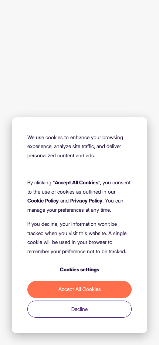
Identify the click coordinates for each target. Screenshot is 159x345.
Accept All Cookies (79, 289)
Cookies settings (79, 269)
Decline (79, 309)
